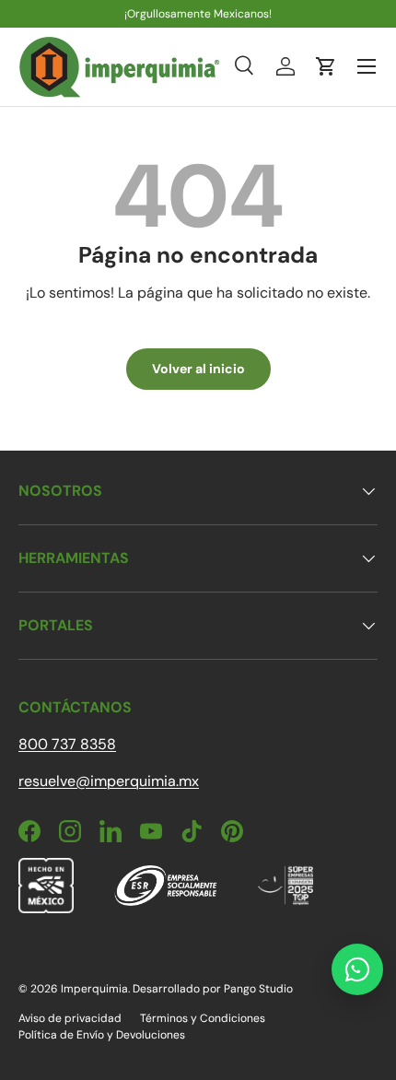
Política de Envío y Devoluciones (101, 1034)
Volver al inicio (198, 368)
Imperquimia (94, 988)
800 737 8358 (67, 744)
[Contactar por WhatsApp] (357, 969)
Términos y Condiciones (202, 1018)
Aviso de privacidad (70, 1018)
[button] (326, 66)
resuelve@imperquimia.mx (108, 781)
